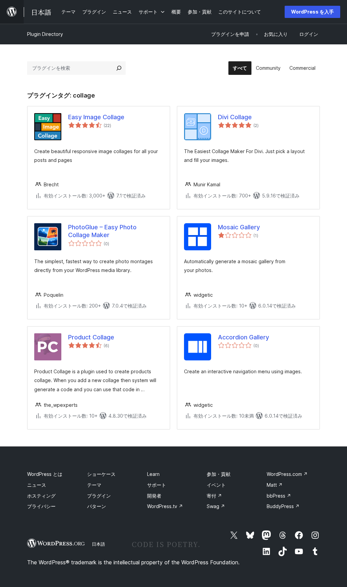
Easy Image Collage (96, 117)
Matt (275, 485)
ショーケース (101, 474)
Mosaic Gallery (239, 227)
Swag (216, 506)
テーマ (94, 485)
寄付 (214, 496)
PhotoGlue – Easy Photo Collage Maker (102, 231)
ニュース (36, 485)
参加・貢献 (218, 474)
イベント (216, 485)
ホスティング (41, 496)
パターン (96, 506)
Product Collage (91, 337)
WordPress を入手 (312, 12)
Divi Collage (235, 117)
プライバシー (41, 506)
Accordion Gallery (243, 337)
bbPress (279, 496)
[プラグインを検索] (119, 68)
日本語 (98, 544)
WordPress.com (287, 474)
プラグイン (99, 496)
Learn (153, 474)
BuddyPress (283, 506)
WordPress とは (44, 474)
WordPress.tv (165, 506)
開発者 (154, 496)
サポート (156, 485)
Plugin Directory (45, 34)
